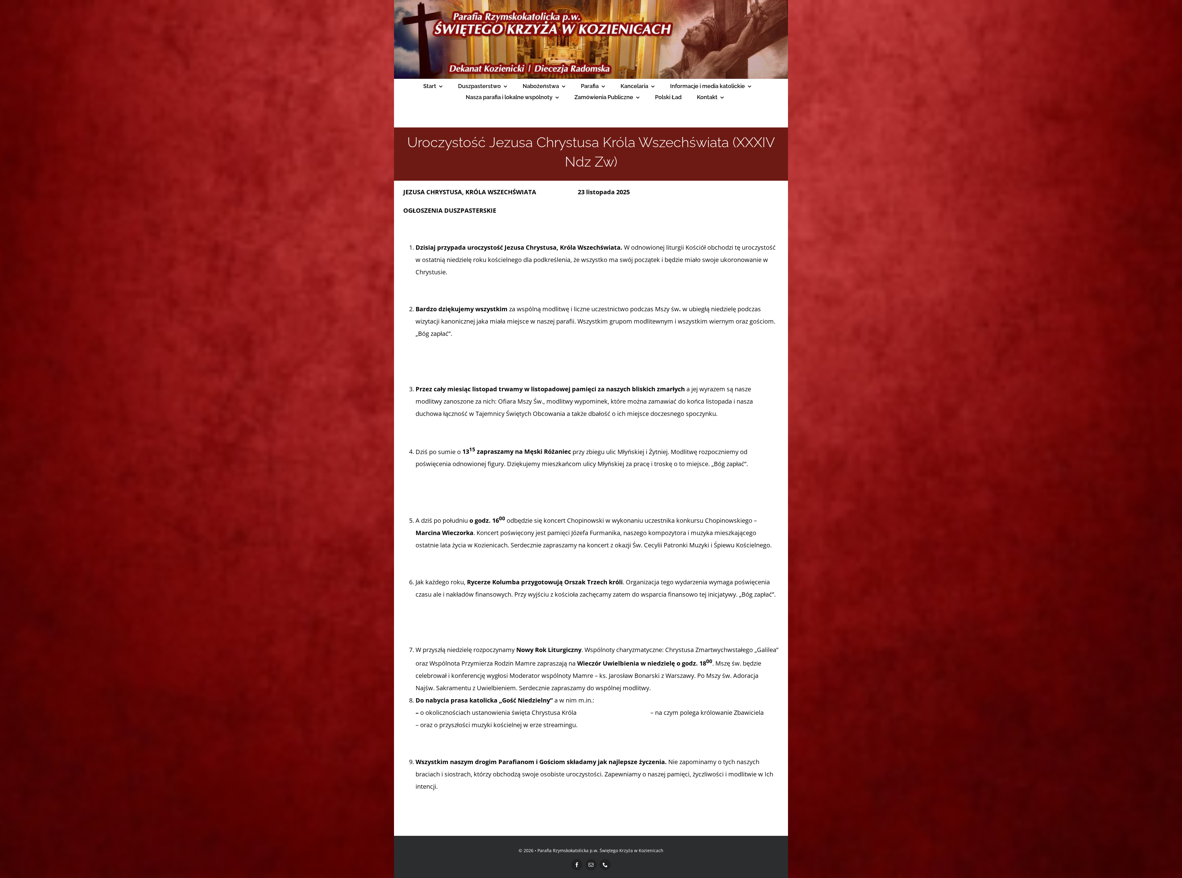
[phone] (605, 864)
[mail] (591, 864)
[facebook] (576, 864)
